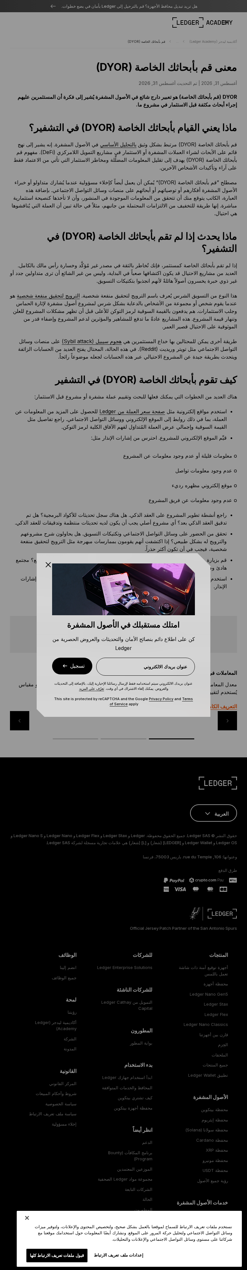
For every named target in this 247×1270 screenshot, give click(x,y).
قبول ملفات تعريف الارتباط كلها (57, 1255)
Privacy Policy (161, 699)
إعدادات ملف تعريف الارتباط (118, 1254)
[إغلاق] (27, 1218)
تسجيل (77, 666)
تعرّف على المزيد (91, 688)
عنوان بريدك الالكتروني (165, 666)
